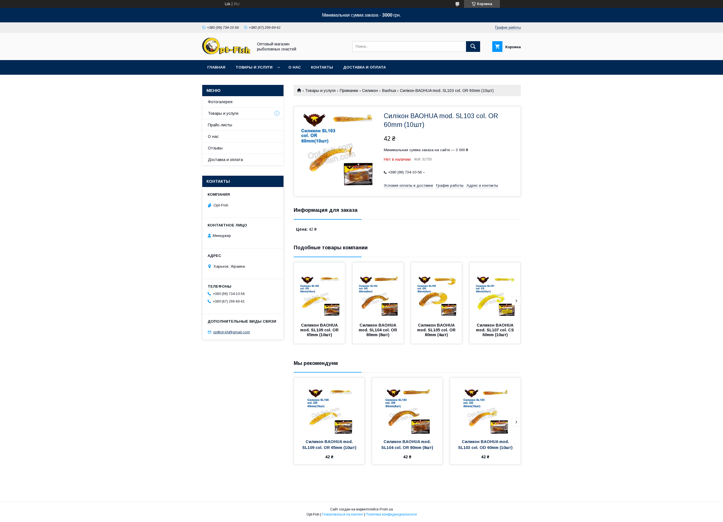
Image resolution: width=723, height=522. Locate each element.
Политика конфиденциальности (391, 514)
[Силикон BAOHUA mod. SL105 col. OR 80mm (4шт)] (436, 291)
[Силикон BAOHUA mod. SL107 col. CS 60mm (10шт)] (495, 291)
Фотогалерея (220, 102)
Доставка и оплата (364, 67)
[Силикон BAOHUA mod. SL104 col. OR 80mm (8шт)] (378, 291)
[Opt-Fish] (226, 52)
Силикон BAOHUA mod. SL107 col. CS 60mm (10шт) (495, 330)
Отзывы (215, 148)
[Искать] (473, 46)
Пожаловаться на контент (342, 514)
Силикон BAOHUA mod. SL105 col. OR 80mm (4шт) (437, 330)
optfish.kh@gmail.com (231, 332)
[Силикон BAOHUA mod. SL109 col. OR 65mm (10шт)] (319, 291)
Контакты (322, 67)
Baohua (389, 90)
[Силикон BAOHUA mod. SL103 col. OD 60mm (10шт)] (485, 406)
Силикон (370, 90)
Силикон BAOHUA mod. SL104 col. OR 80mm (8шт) (378, 330)
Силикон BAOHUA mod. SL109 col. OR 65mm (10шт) (320, 330)
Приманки (349, 90)
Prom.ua (386, 509)
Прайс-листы (220, 125)
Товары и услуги (254, 67)
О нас (294, 67)
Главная (216, 67)
